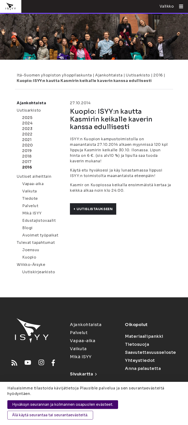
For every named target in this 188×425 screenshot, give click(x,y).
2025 (27, 117)
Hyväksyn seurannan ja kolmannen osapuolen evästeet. (62, 404)
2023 (27, 128)
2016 (158, 75)
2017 (26, 161)
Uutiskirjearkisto (38, 272)
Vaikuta (29, 191)
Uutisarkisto (138, 75)
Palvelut (30, 205)
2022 (27, 134)
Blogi (27, 227)
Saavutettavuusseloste (150, 352)
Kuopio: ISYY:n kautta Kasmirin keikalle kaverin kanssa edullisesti (84, 80)
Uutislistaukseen (95, 209)
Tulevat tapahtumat (36, 242)
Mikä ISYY (32, 213)
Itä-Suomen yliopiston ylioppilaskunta (54, 75)
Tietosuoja (137, 344)
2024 (27, 123)
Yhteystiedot (140, 360)
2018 (26, 156)
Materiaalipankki (144, 336)
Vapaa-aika (33, 183)
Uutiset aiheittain (34, 176)
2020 (27, 145)
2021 (26, 139)
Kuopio (29, 257)
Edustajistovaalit (39, 220)
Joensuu (30, 250)
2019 (27, 150)
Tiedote (30, 198)
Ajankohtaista (108, 75)
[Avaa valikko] (179, 6)
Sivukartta (81, 374)
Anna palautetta (143, 368)
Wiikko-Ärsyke (31, 264)
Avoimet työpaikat (40, 235)
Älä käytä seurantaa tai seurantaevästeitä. (50, 415)
